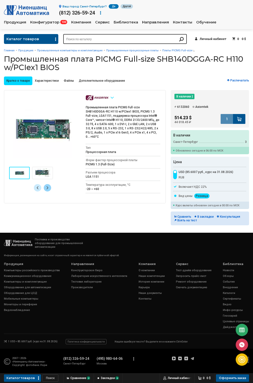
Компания (81, 22)
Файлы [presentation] (69, 80)
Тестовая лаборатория (86, 281)
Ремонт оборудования (191, 281)
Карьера (144, 287)
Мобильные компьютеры (21, 298)
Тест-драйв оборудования (193, 270)
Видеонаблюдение (17, 310)
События (229, 281)
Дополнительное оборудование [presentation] (102, 80)
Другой (127, 6)
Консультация (230, 216)
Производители (82, 287)
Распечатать (239, 80)
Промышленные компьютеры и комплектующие (70, 50)
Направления (155, 22)
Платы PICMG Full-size (177, 50)
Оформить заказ (232, 378)
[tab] (18, 81)
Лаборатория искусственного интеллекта (99, 276)
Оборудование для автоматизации (27, 287)
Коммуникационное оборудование (27, 276)
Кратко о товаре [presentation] (18, 80)
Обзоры (228, 276)
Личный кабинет (213, 39)
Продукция (15, 22)
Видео (227, 304)
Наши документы (150, 293)
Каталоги (229, 293)
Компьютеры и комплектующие (25, 281)
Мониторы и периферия (20, 304)
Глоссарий (230, 315)
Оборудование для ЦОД (20, 293)
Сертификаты (232, 298)
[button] (47, 188)
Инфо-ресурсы (233, 310)
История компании (151, 281)
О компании (147, 270)
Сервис (102, 22)
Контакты (182, 22)
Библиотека (126, 22)
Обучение (206, 22)
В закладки (205, 216)
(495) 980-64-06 (110, 359)
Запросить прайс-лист (191, 276)
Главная (9, 50)
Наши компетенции (152, 276)
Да (113, 6)
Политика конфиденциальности (86, 341)
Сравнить (184, 216)
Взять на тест (187, 220)
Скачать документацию (191, 287)
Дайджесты (231, 327)
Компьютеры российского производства (32, 270)
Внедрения (230, 287)
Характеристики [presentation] (47, 80)
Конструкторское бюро (87, 270)
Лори (43, 365)
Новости (228, 270)
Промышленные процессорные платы (132, 50)
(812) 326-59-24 (77, 13)
